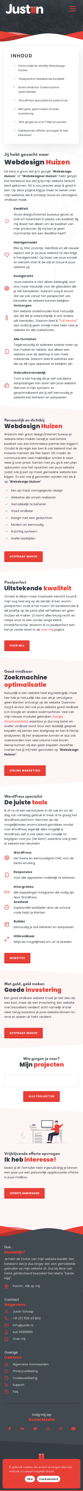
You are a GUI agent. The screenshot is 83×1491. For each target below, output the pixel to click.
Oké (30, 1479)
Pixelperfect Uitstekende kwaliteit (41, 79)
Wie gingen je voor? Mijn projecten (43, 122)
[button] (23, 556)
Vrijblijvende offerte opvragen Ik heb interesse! (43, 133)
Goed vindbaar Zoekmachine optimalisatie (38, 89)
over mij (47, 629)
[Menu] (73, 8)
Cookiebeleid (48, 1479)
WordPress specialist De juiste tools (43, 100)
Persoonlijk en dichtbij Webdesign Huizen (41, 68)
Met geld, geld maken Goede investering (38, 111)
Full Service (68, 321)
